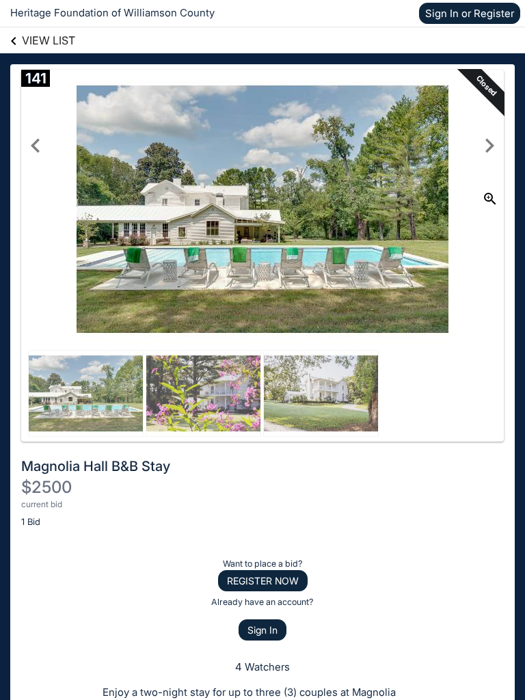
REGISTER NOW (263, 581)
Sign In (262, 630)
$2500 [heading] (46, 487)
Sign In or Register (469, 13)
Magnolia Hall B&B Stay (95, 466)
